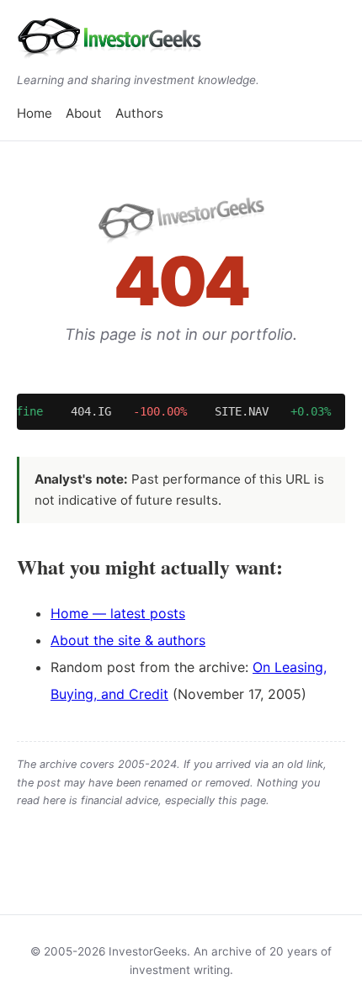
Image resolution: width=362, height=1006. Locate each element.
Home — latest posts (118, 613)
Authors (139, 113)
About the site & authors (128, 640)
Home (34, 113)
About (84, 113)
